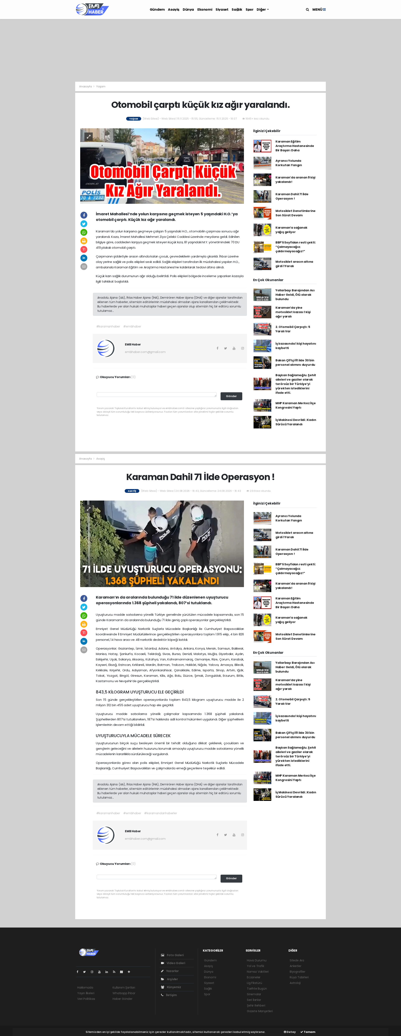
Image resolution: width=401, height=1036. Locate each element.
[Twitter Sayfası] (86, 972)
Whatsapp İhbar (124, 993)
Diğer (261, 9)
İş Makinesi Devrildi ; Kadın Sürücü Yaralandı (295, 422)
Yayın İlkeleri (85, 993)
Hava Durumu (256, 960)
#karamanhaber (108, 326)
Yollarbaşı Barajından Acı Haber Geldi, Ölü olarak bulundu (295, 294)
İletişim (171, 995)
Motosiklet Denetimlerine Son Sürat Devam (295, 213)
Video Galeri (175, 963)
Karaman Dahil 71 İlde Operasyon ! (291, 196)
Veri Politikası (86, 999)
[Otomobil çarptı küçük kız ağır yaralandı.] (162, 166)
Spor (249, 9)
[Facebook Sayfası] (79, 972)
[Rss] (116, 972)
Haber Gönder (122, 999)
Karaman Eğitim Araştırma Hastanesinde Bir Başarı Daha (294, 145)
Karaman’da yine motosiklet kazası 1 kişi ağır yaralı (293, 312)
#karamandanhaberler (160, 813)
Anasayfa (85, 86)
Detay (291, 1032)
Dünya (188, 9)
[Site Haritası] (123, 972)
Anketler (295, 966)
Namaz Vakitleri (258, 972)
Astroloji (295, 983)
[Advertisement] (200, 50)
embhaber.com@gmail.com (145, 352)
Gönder (231, 396)
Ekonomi (204, 9)
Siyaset (222, 9)
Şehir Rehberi (256, 1005)
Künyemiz (173, 987)
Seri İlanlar (254, 1000)
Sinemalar (254, 994)
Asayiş (173, 9)
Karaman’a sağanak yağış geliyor (291, 230)
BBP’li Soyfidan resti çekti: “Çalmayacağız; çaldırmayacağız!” (295, 246)
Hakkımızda (85, 987)
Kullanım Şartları (124, 987)
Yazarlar (172, 971)
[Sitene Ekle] (130, 972)
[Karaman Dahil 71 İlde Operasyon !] (162, 544)
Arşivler (172, 979)
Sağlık (237, 9)
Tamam (309, 1032)
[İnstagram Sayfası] (94, 972)
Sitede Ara (297, 960)
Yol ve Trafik (255, 966)
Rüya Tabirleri (299, 977)
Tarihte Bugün (257, 988)
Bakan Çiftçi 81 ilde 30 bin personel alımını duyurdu (295, 362)
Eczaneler (253, 977)
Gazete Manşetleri (260, 1011)
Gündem (157, 9)
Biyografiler (297, 972)
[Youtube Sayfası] (101, 972)
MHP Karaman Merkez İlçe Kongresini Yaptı (295, 405)
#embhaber (132, 326)
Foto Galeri (175, 955)
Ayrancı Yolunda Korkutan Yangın (288, 163)
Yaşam (100, 86)
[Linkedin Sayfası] (108, 972)
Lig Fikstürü (254, 983)
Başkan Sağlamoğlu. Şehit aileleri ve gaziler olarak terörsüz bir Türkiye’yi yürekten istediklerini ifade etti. (295, 384)
